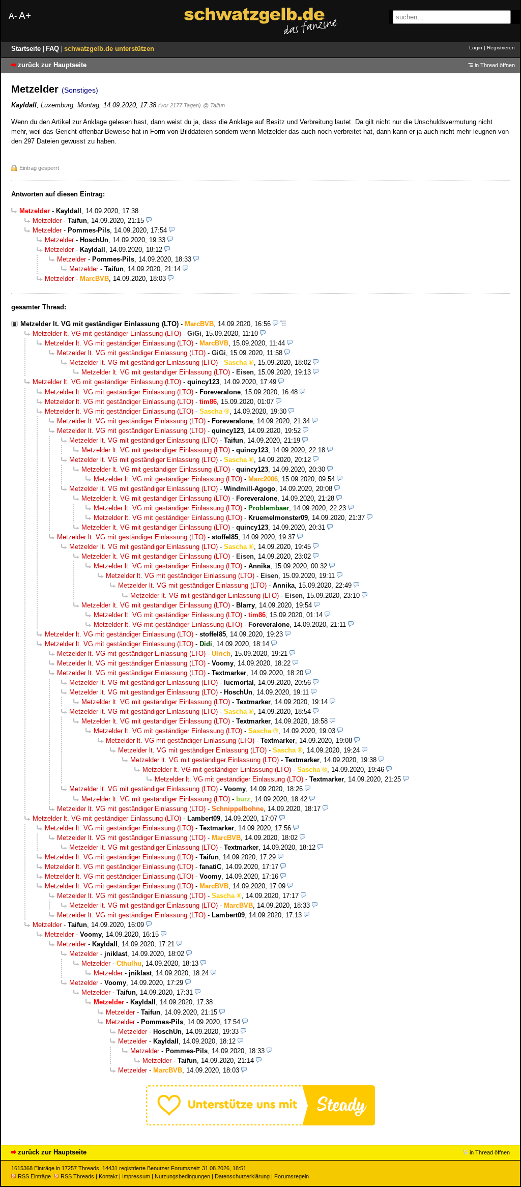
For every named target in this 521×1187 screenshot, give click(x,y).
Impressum (136, 1176)
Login (475, 47)
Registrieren (501, 47)
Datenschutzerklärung (242, 1176)
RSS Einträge (34, 1176)
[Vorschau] (149, 220)
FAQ (53, 48)
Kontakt (108, 1176)
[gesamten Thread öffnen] (283, 324)
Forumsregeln (291, 1176)
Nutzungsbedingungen (182, 1176)
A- (13, 16)
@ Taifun (214, 105)
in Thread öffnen (495, 65)
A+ (25, 15)
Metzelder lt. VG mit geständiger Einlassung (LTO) (99, 324)
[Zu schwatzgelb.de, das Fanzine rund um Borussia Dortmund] (260, 21)
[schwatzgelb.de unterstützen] (260, 1123)
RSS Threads (77, 1176)
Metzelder (47, 220)
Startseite (27, 48)
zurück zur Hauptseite (52, 65)
